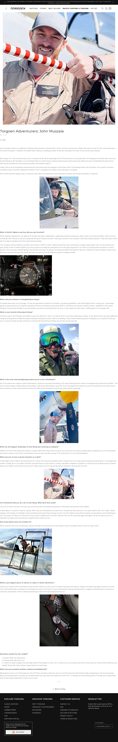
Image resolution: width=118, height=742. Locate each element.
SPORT (7, 707)
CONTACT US (65, 704)
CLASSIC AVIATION (11, 704)
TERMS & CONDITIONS (68, 719)
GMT (6, 716)
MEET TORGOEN (38, 704)
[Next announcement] (113, 2)
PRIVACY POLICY (66, 716)
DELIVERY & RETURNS (68, 713)
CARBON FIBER (10, 710)
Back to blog (60, 689)
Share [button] (4, 140)
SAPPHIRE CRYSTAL (11, 719)
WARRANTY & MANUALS (69, 710)
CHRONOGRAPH (10, 713)
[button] (6, 8)
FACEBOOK (36, 713)
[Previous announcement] (5, 2)
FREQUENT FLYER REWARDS (43, 707)
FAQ (61, 707)
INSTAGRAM (36, 710)
